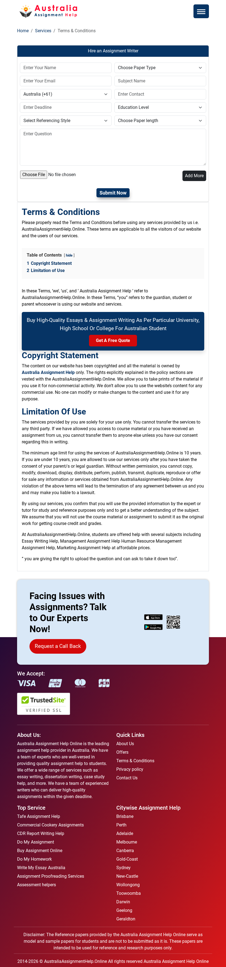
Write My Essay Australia (41, 867)
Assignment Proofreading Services (50, 876)
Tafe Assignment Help (38, 816)
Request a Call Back (58, 646)
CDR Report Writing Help (40, 833)
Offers (122, 752)
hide (69, 255)
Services (43, 30)
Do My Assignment (35, 842)
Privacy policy (129, 769)
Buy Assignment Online (39, 850)
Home (23, 30)
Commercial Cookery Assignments (50, 825)
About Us (125, 743)
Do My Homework (34, 859)
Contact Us (127, 777)
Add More (194, 175)
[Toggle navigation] (201, 11)
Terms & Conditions (135, 760)
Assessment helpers (36, 884)
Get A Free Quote (113, 340)
